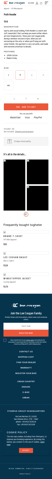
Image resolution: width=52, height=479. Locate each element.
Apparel (6, 8)
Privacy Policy (25, 474)
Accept (26, 450)
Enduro (26, 387)
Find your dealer (26, 362)
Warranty (26, 368)
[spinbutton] (26, 98)
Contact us (26, 351)
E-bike (26, 392)
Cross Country (26, 381)
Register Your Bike (26, 373)
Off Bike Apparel (16, 8)
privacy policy (30, 340)
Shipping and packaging (24, 131)
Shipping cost (26, 357)
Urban (26, 398)
